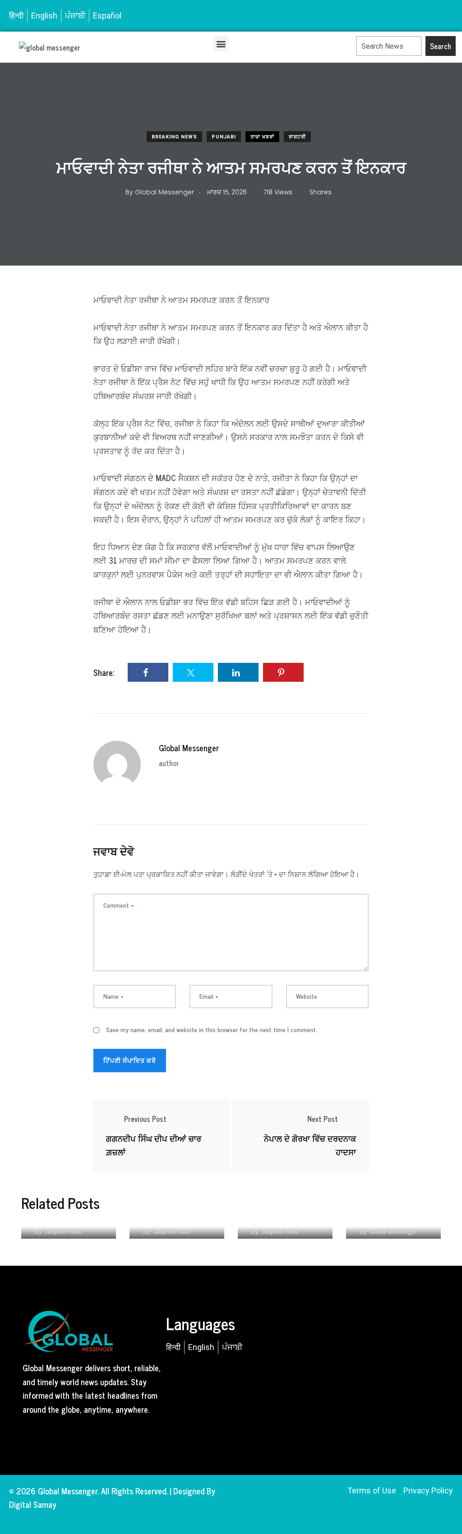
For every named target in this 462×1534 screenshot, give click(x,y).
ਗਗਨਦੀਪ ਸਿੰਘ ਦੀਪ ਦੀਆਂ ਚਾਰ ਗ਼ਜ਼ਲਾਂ (153, 1144)
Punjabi (224, 137)
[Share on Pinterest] (283, 672)
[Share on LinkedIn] (238, 672)
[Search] (351, 46)
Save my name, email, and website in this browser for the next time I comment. (211, 1029)
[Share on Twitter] (193, 672)
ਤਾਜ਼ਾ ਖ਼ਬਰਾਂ (262, 137)
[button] (220, 43)
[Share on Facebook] (148, 672)
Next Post (322, 1119)
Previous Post (145, 1119)
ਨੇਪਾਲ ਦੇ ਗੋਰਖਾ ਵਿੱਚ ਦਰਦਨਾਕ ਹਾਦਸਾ (310, 1144)
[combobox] (389, 46)
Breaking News (174, 137)
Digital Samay (32, 1504)
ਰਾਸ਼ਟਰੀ (297, 137)
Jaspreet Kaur (63, 1231)
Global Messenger (189, 747)
